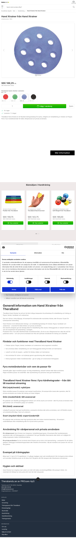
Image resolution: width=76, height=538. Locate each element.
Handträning (21, 11)
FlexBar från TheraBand (10, 210)
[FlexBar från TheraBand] (13, 199)
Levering (4, 529)
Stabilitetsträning (7, 516)
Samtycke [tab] (13, 253)
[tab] (36, 233)
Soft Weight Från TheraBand (61, 210)
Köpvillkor (5, 534)
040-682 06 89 (6, 487)
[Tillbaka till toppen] (38, 479)
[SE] (5, 2)
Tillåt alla (62, 289)
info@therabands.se (7, 489)
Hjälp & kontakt (6, 532)
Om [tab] (63, 253)
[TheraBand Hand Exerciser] (38, 199)
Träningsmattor (6, 518)
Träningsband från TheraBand (11, 505)
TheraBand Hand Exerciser (36, 210)
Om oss (4, 526)
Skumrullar (5, 510)
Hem (14, 11)
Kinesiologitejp (6, 508)
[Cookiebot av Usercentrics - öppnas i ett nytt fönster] (66, 247)
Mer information (62, 153)
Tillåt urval (38, 289)
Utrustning (5, 502)
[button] (38, 50)
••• (2, 8)
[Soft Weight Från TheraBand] (63, 199)
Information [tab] (38, 253)
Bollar (3, 500)
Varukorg (73, 3)
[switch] (28, 282)
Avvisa (14, 289)
